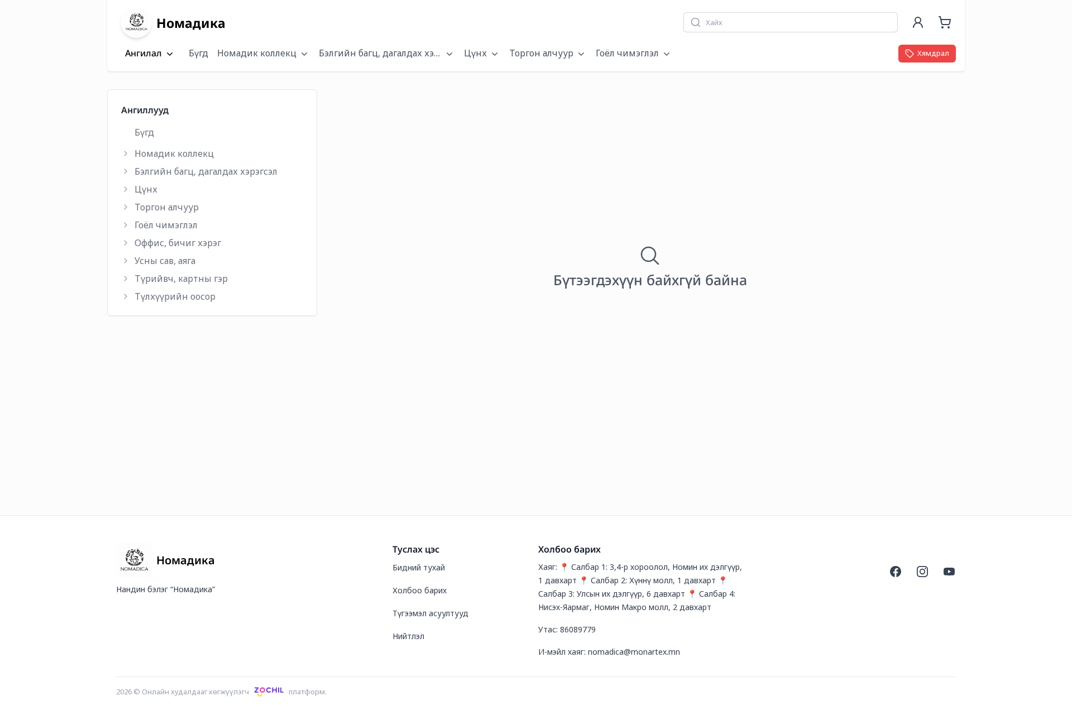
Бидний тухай (419, 567)
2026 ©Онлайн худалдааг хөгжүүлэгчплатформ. (221, 692)
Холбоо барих (420, 590)
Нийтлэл (408, 636)
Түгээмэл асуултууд (430, 613)
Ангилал (143, 53)
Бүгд (198, 53)
